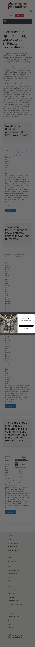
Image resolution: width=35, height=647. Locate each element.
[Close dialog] (34, 315)
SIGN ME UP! (26, 325)
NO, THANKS (26, 328)
